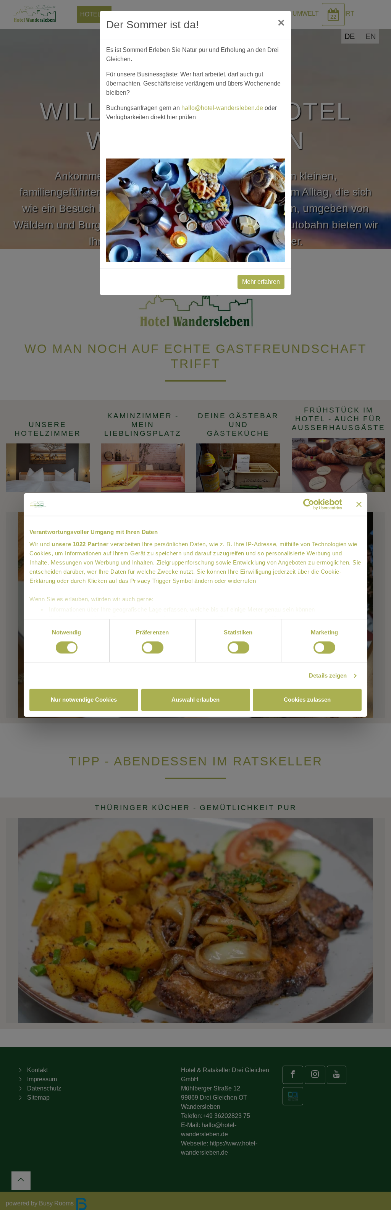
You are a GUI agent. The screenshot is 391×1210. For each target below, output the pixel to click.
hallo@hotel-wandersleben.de (222, 108)
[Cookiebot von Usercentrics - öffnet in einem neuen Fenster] (308, 504)
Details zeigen (328, 675)
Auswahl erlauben (195, 700)
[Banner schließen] (359, 504)
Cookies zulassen (307, 700)
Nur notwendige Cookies (84, 700)
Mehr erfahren (261, 281)
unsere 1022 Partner (80, 544)
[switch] (152, 647)
